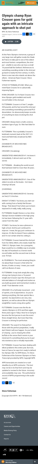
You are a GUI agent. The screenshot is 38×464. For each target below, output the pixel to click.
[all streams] (35, 461)
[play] (3, 462)
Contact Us (7, 434)
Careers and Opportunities (12, 426)
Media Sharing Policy (10, 430)
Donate (31, 3)
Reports (6, 439)
